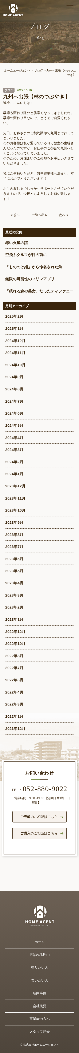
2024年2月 (14, 462)
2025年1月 (14, 328)
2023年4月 (14, 583)
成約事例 (39, 993)
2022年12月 (15, 632)
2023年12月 (15, 486)
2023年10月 (15, 510)
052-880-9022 (39, 789)
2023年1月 (14, 619)
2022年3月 (14, 704)
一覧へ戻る (39, 214)
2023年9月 (14, 522)
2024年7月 (14, 401)
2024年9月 (14, 377)
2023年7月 (14, 547)
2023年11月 (15, 498)
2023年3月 (14, 595)
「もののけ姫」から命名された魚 (33, 267)
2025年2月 (14, 316)
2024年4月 (14, 438)
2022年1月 (14, 716)
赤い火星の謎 (16, 243)
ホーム (40, 942)
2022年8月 (14, 656)
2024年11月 (15, 353)
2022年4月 (14, 692)
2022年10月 (15, 644)
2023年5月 (14, 571)
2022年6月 (14, 680)
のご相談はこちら (39, 816)
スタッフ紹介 (39, 1031)
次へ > (63, 215)
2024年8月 (14, 389)
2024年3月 (14, 450)
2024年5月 (14, 425)
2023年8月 (14, 535)
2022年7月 (14, 668)
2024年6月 (14, 413)
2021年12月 (15, 729)
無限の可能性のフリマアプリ (30, 279)
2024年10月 (15, 365)
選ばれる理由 (39, 954)
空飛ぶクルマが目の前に (26, 255)
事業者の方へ (39, 1019)
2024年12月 (15, 341)
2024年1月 (14, 474)
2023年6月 (14, 559)
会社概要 (39, 1006)
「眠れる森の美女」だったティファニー (39, 291)
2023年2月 (14, 607)
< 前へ (15, 215)
